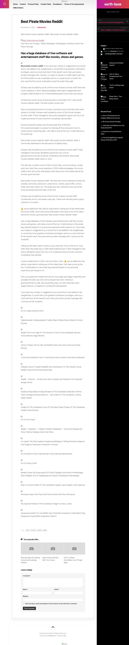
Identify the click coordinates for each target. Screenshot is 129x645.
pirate (39, 530)
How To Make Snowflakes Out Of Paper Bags (73, 560)
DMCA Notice (18, 8)
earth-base (112, 4)
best (27, 530)
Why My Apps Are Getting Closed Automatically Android (30, 560)
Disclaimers (57, 4)
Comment (27, 576)
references (41, 27)
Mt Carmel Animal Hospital (112, 121)
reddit (44, 530)
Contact (23, 4)
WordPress (52, 636)
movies (33, 530)
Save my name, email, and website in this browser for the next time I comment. (51, 603)
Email (56, 589)
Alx (65, 636)
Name (25, 589)
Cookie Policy (46, 4)
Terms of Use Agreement (74, 4)
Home (15, 4)
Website (25, 596)
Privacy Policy (33, 4)
